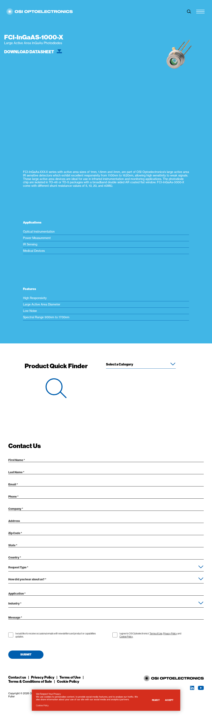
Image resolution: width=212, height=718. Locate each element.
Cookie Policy (126, 636)
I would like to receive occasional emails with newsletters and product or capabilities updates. (55, 635)
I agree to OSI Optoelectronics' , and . (150, 635)
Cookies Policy (42, 705)
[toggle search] (189, 11)
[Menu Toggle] (200, 11)
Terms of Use (155, 633)
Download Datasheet (29, 51)
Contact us (17, 677)
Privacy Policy (170, 633)
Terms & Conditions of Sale (30, 681)
